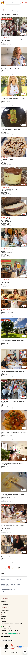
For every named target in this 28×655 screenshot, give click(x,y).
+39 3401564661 (6, 626)
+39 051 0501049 (7, 628)
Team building (4, 621)
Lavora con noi (4, 604)
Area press (3, 601)
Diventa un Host (5, 610)
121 (19, 567)
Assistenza (3, 616)
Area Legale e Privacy (14, 652)
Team (2, 603)
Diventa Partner (4, 612)
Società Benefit (21, 651)
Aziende (3, 619)
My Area (3, 609)
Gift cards (3, 618)
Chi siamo (3, 600)
